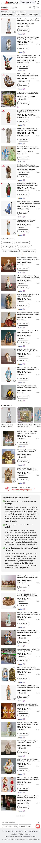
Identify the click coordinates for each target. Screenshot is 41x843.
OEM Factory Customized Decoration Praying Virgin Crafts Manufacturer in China (28, 760)
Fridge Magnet (33, 15)
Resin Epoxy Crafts (8, 247)
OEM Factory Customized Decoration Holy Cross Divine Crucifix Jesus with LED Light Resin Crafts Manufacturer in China (27, 796)
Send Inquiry (23, 30)
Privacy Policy (25, 836)
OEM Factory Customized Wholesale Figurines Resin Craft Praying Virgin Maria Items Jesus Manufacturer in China (28, 258)
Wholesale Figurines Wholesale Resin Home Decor (27, 595)
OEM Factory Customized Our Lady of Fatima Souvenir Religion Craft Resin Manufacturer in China (28, 778)
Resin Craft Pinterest (24, 247)
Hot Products (6, 831)
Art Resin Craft (7, 243)
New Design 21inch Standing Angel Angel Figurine (27, 129)
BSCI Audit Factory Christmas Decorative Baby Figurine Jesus (27, 74)
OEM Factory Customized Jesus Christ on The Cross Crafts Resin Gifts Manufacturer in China (28, 723)
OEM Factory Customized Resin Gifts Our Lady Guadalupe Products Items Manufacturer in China (28, 613)
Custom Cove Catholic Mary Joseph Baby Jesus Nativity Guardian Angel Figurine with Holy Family (28, 650)
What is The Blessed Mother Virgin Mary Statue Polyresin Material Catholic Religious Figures (8, 425)
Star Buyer (14, 834)
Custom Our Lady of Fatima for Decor (28, 331)
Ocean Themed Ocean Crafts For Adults (11, 251)
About (7, 836)
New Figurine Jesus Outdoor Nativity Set (28, 165)
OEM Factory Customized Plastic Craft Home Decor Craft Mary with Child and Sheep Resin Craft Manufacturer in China (28, 741)
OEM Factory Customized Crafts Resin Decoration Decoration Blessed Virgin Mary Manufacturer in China (27, 450)
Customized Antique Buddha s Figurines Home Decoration (28, 38)
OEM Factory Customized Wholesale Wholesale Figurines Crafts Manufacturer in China (28, 313)
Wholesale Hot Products (31, 831)
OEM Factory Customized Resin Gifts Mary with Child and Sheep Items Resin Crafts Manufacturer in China (28, 276)
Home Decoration (7, 15)
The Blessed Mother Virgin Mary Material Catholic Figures (28, 19)
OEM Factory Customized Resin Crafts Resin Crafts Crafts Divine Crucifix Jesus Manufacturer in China (28, 668)
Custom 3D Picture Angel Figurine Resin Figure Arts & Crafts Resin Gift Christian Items (28, 147)
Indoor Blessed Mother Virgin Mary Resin (27, 184)
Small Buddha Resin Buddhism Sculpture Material (28, 202)
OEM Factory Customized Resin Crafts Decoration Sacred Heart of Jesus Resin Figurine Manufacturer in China (28, 469)
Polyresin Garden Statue (10, 826)
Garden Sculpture (21, 15)
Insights (27, 834)
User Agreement (15, 836)
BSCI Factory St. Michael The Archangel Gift (28, 56)
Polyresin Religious (24, 826)
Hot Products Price (17, 831)
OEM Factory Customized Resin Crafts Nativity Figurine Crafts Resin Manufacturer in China (28, 386)
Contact (33, 836)
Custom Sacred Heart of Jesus (26, 220)
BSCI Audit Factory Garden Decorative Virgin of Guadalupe (28, 111)
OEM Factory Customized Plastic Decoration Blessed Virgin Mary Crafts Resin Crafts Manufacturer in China (28, 368)
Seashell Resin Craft (28, 251)
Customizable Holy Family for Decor (28, 295)
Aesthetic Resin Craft (22, 243)
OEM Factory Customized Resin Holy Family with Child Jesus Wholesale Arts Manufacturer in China (27, 350)
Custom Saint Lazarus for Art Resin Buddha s (28, 705)
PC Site (21, 834)
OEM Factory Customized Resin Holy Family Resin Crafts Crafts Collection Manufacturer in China (27, 576)
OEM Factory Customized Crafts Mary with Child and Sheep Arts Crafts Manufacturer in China (28, 686)
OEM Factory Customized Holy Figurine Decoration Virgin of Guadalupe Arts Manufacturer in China (27, 432)
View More (19, 816)
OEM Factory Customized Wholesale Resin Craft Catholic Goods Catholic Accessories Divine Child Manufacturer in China (28, 631)
